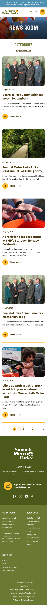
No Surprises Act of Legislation (23, 597)
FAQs (4, 564)
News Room (26, 50)
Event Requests (32, 541)
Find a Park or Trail (33, 518)
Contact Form (7, 541)
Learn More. (35, 5)
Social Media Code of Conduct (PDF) (23, 593)
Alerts (29, 531)
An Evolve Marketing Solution (23, 600)
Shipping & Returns (9, 570)
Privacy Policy (23, 586)
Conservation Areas (33, 528)
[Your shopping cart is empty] (31, 12)
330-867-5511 (7, 527)
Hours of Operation (33, 538)
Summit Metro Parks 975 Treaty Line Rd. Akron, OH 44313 (9, 521)
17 (33, 429)
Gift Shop (5, 560)
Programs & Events (33, 521)
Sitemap (29, 544)
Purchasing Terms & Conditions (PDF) (23, 590)
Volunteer (30, 525)
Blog (18, 50)
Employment (31, 535)
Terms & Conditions (9, 567)
